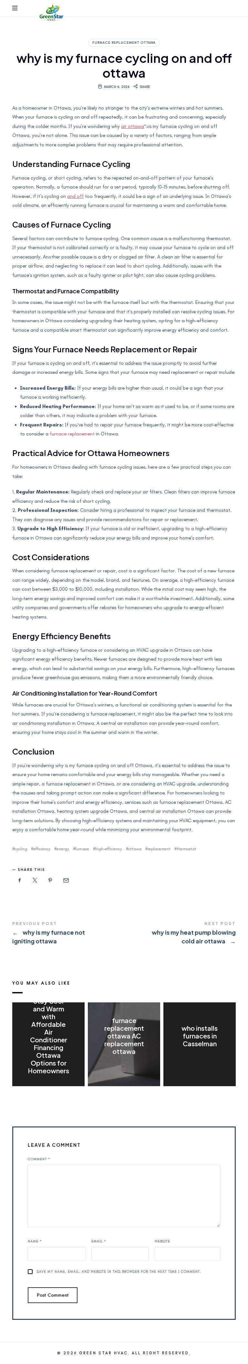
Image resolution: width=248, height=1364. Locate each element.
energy (63, 849)
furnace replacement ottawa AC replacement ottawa (124, 1036)
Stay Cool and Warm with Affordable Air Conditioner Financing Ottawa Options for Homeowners (48, 1036)
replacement (159, 849)
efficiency (41, 849)
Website (162, 1241)
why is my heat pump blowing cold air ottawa (180, 934)
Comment (39, 1159)
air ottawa (132, 126)
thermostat (186, 849)
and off (75, 196)
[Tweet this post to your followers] (35, 881)
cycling (21, 849)
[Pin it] (50, 881)
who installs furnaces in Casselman (199, 1035)
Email (98, 1241)
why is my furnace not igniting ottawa (68, 934)
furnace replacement (72, 434)
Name (35, 1241)
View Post (48, 1083)
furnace (82, 849)
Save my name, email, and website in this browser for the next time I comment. (119, 1272)
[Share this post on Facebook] (19, 881)
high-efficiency (108, 849)
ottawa (134, 849)
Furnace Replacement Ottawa (124, 43)
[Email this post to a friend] (65, 881)
